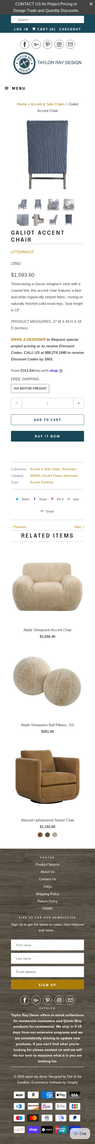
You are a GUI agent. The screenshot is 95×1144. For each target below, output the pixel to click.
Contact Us (47, 879)
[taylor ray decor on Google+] (36, 44)
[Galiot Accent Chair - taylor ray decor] (47, 155)
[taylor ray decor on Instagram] (59, 44)
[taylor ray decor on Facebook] (24, 44)
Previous (19, 527)
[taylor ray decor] (47, 64)
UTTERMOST (22, 252)
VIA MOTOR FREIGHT (30, 388)
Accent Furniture (41, 482)
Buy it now (47, 436)
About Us (47, 872)
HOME (47, 908)
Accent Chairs (52, 476)
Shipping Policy (47, 894)
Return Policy (47, 901)
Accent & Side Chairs (45, 469)
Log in (21, 29)
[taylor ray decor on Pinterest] (47, 44)
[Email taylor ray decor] (70, 44)
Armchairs (69, 469)
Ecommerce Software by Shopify (54, 1082)
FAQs (47, 886)
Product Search (47, 864)
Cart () (46, 29)
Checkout (70, 29)
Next (78, 527)
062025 (35, 476)
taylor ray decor (36, 1076)
